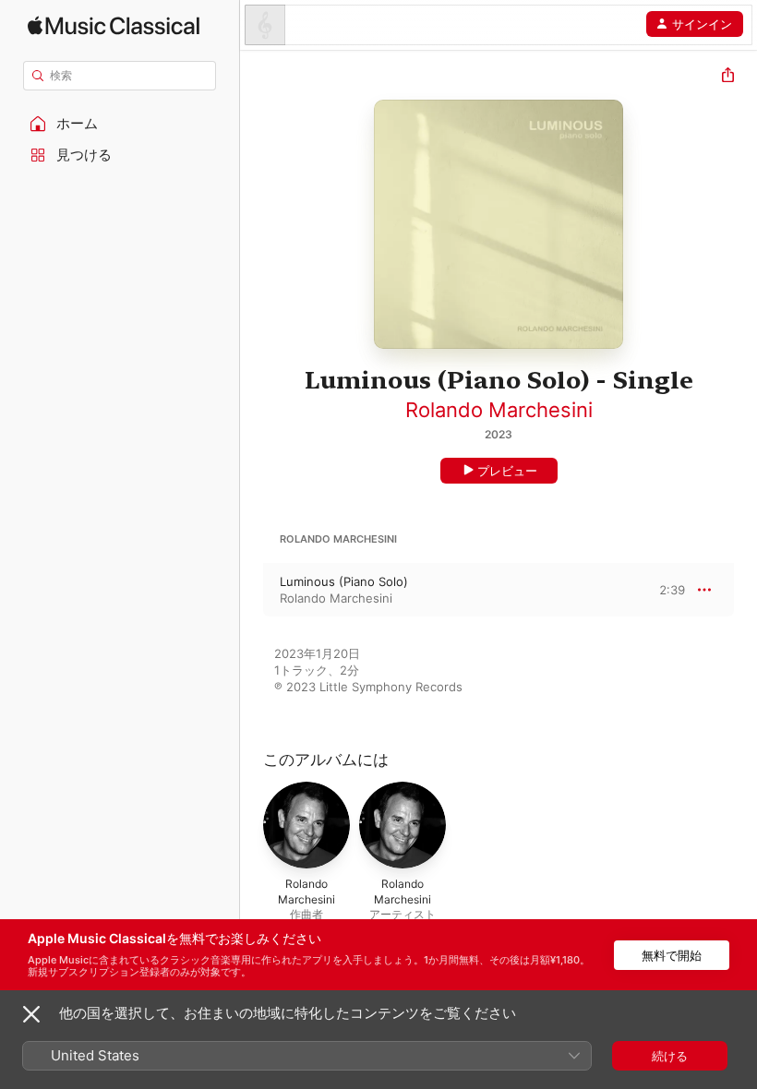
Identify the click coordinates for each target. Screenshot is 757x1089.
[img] (113, 25)
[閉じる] (31, 1014)
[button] (120, 124)
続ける (670, 1055)
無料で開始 (672, 955)
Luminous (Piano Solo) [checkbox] (344, 581)
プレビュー (507, 470)
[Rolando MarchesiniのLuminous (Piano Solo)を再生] (252, 589)
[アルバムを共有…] (728, 77)
